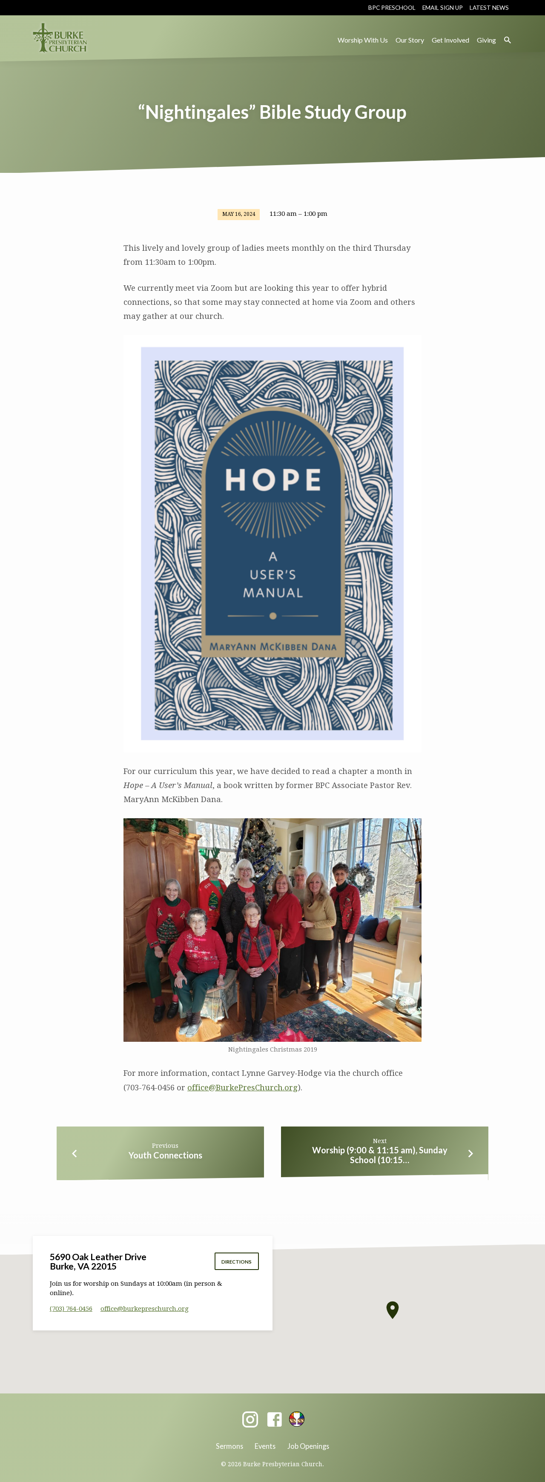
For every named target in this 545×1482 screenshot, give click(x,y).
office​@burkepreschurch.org (144, 1309)
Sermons (229, 1446)
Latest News (489, 7)
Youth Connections (165, 1155)
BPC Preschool (392, 7)
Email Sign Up (442, 7)
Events (265, 1446)
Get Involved (450, 40)
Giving (486, 40)
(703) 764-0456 (71, 1309)
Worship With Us (363, 40)
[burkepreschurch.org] (296, 1419)
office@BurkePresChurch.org (242, 1087)
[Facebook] (274, 1420)
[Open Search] (507, 40)
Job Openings (308, 1446)
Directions (236, 1261)
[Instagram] (250, 1420)
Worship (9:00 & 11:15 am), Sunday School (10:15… (379, 1154)
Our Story (410, 40)
